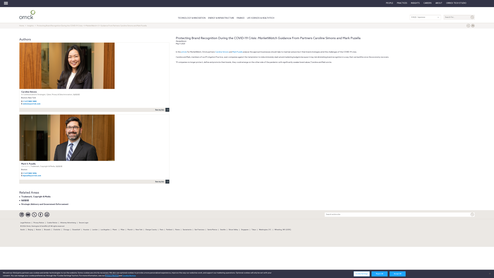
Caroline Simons (222, 52)
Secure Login (83, 223)
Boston (38, 230)
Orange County (151, 230)
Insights (30, 26)
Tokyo (254, 230)
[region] (247, 274)
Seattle (223, 230)
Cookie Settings (362, 274)
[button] (468, 26)
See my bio (159, 110)
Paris (161, 230)
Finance (241, 18)
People (389, 3)
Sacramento (187, 230)
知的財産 (25, 200)
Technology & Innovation (192, 18)
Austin (22, 230)
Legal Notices (25, 223)
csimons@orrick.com (31, 104)
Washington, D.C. (265, 230)
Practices (402, 3)
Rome (177, 230)
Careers (428, 3)
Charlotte (56, 230)
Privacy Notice (38, 223)
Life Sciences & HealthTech (260, 18)
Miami (115, 230)
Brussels (47, 230)
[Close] (490, 273)
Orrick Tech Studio (456, 3)
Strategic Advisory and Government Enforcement (44, 204)
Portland (169, 230)
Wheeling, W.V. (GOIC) (283, 230)
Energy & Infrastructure (221, 18)
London (95, 230)
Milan (123, 230)
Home (21, 26)
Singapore (245, 230)
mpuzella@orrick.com (32, 176)
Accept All (397, 274)
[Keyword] (472, 214)
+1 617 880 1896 (30, 173)
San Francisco (199, 230)
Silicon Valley (233, 230)
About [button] (438, 3)
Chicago (66, 230)
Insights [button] (415, 3)
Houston (86, 230)
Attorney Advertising (68, 223)
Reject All (379, 274)
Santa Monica (212, 230)
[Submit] (472, 17)
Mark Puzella (237, 52)
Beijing (30, 230)
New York (139, 230)
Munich (130, 230)
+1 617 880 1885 (30, 101)
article (184, 52)
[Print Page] (473, 26)
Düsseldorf (76, 230)
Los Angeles (105, 230)
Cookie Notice (52, 223)
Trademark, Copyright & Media (36, 197)
